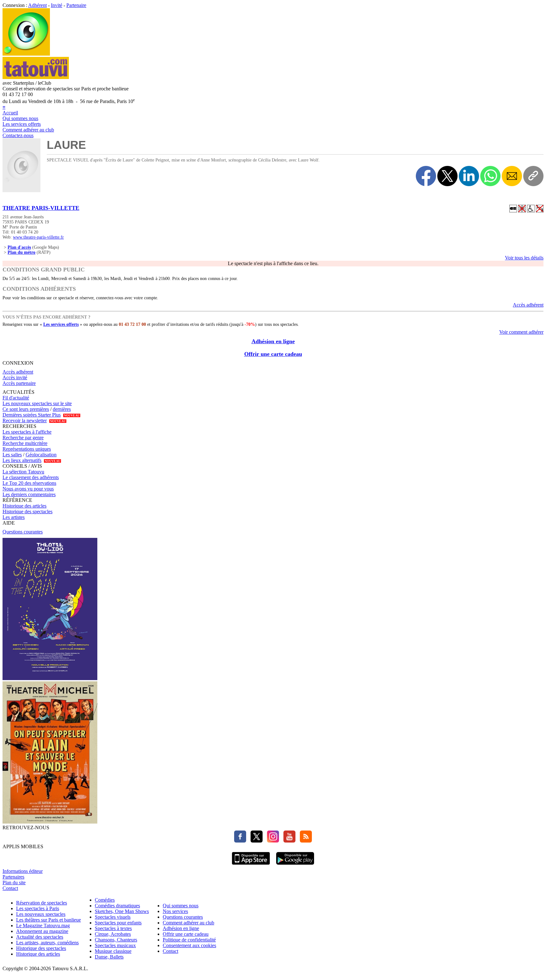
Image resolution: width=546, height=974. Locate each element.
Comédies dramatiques (117, 905)
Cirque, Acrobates (113, 934)
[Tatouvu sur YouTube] (287, 840)
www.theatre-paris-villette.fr (38, 237)
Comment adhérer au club (28, 129)
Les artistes (14, 517)
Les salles (12, 454)
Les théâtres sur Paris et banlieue (48, 919)
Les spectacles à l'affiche (27, 432)
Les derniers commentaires (29, 494)
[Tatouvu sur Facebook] (240, 840)
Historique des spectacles (27, 511)
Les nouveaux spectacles (40, 914)
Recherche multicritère (25, 443)
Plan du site (14, 882)
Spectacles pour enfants (118, 922)
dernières (62, 409)
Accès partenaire (19, 383)
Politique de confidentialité (189, 939)
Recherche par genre (23, 437)
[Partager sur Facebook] (426, 176)
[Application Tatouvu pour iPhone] (250, 865)
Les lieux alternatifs (22, 460)
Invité (56, 5)
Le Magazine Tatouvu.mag (43, 925)
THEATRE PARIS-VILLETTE (41, 208)
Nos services (175, 911)
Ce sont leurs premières (26, 409)
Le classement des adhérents (31, 477)
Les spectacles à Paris (37, 908)
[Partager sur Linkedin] (469, 176)
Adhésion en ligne (273, 341)
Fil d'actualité (16, 397)
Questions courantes (23, 531)
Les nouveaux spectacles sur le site (37, 403)
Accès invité (15, 377)
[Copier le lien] (533, 176)
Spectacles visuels (112, 917)
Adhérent (37, 5)
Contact (10, 888)
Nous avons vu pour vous (28, 488)
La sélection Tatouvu (23, 471)
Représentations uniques (27, 449)
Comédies (105, 900)
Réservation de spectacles (41, 902)
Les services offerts (22, 124)
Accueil (10, 112)
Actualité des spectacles (39, 937)
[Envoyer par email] (512, 176)
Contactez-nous (18, 135)
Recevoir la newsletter (25, 420)
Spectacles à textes (113, 928)
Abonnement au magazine (42, 931)
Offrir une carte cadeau (273, 354)
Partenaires (13, 877)
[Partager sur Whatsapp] (490, 176)
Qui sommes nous (20, 118)
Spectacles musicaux (115, 945)
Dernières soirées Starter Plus (32, 414)
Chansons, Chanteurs (116, 939)
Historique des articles (24, 505)
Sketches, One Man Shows (122, 911)
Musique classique (113, 951)
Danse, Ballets (109, 956)
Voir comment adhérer (521, 332)
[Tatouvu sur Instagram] (271, 840)
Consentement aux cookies (189, 945)
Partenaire (76, 5)
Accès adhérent (528, 304)
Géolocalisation (41, 454)
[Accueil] (26, 54)
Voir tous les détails (524, 257)
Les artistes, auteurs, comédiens (47, 942)
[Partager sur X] (447, 176)
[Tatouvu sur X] (255, 840)
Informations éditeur (23, 871)
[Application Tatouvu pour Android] (295, 865)
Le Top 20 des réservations (29, 483)
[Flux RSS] (304, 840)
